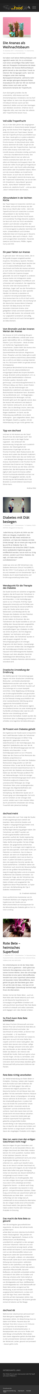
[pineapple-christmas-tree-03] (17, 27)
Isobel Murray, (8, 532)
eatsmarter (21, 1331)
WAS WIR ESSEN (20, 53)
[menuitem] (28, 7)
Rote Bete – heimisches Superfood (11, 947)
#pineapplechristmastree (12, 78)
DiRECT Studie (14, 570)
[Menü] (33, 7)
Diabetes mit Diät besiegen (16, 519)
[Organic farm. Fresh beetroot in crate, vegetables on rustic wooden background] (17, 929)
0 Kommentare (19, 50)
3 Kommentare (19, 525)
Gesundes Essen (31, 955)
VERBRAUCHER (7, 960)
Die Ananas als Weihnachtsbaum (16, 45)
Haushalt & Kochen (8, 958)
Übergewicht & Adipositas (16, 528)
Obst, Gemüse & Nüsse (9, 53)
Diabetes (29, 525)
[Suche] (28, 7)
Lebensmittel (30, 50)
